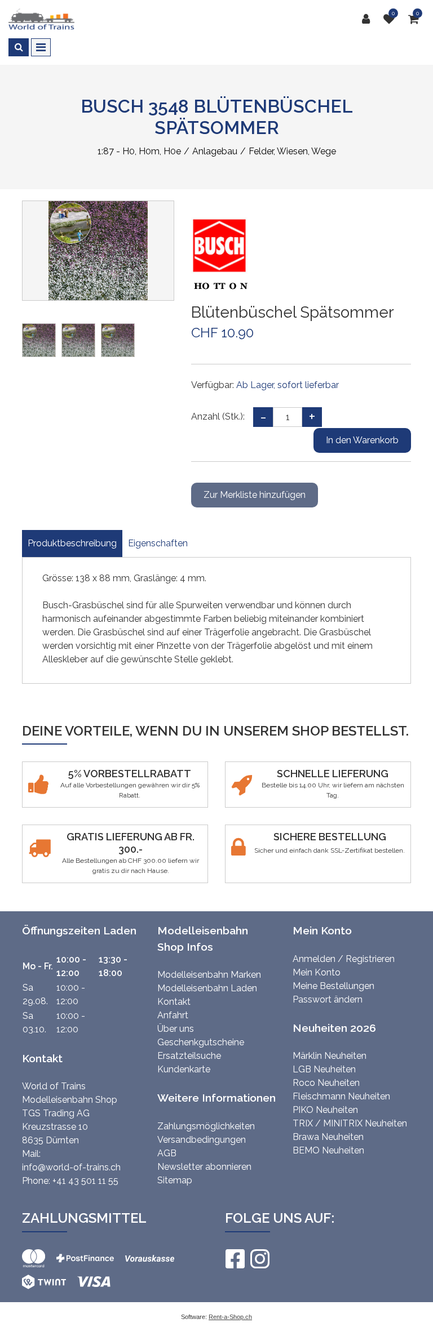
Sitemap (174, 1180)
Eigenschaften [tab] (158, 543)
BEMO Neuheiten (328, 1150)
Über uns (175, 1028)
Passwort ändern (328, 999)
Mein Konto (317, 972)
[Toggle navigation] (41, 47)
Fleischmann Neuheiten (341, 1096)
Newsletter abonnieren (204, 1166)
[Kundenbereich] (368, 19)
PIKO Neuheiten (325, 1109)
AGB (166, 1153)
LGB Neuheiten (324, 1069)
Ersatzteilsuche (189, 1055)
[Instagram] (259, 1258)
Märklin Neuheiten (329, 1055)
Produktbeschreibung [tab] (72, 543)
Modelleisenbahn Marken (209, 974)
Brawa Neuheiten (328, 1136)
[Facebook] (234, 1258)
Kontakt (174, 1001)
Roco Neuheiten (326, 1082)
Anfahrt (172, 1015)
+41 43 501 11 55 (85, 1180)
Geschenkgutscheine (200, 1042)
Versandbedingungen (201, 1139)
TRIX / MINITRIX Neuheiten (350, 1123)
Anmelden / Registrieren (344, 959)
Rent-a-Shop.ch (230, 1316)
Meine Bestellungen (333, 986)
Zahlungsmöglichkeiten (206, 1126)
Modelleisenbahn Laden (207, 988)
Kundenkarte (183, 1069)
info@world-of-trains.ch (71, 1167)
